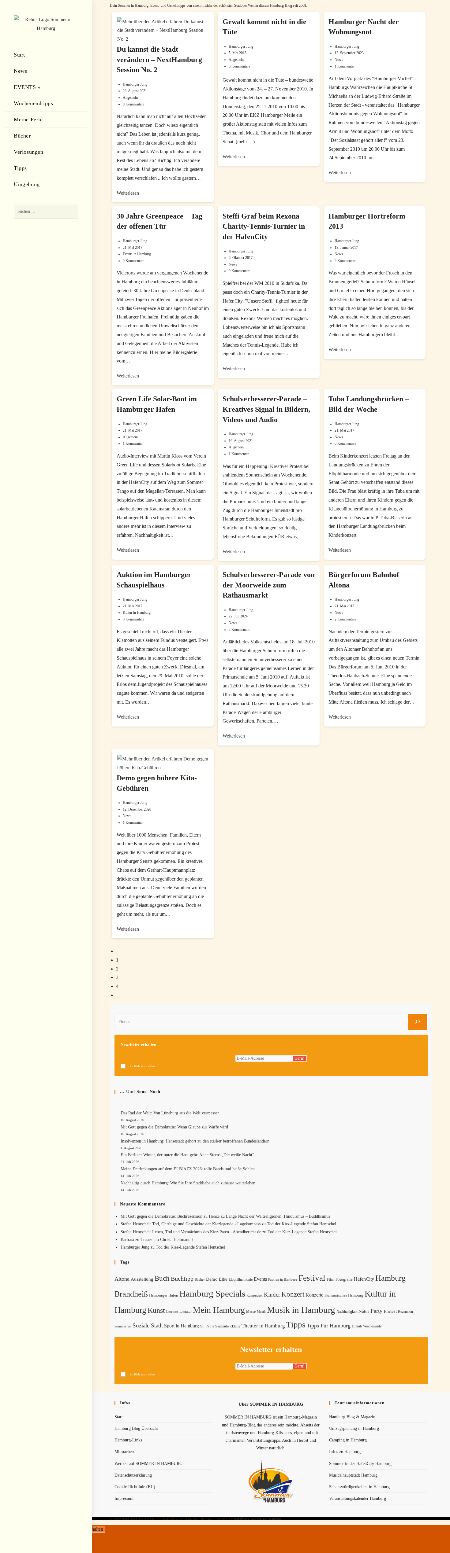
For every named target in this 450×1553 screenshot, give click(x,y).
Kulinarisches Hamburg (343, 1295)
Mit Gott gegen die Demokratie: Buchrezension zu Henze (170, 1216)
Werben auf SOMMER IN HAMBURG (148, 1463)
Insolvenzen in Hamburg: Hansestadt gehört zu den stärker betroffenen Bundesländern (195, 1141)
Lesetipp (172, 1311)
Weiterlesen (128, 193)
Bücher (200, 1279)
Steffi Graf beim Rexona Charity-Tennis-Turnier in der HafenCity (264, 226)
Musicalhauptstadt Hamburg (353, 1475)
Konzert (292, 1294)
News (339, 59)
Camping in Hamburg (348, 1440)
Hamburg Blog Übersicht (136, 1428)
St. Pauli (207, 1326)
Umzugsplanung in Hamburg (354, 1428)
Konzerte (314, 1294)
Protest (390, 1311)
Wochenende (372, 1326)
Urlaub (357, 1326)
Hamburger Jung (135, 84)
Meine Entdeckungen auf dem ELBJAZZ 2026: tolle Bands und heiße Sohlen (188, 1169)
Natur (363, 1311)
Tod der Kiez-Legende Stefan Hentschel (301, 1224)
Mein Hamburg (219, 1310)
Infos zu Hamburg (345, 1451)
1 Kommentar (344, 66)
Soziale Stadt (148, 1325)
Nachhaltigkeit (346, 1312)
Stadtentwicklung (227, 1326)
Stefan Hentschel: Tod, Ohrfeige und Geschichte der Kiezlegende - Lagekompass (191, 1224)
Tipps (296, 1324)
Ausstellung (142, 1279)
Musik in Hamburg (301, 1310)
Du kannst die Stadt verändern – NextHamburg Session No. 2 (159, 59)
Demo (212, 1279)
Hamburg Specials (212, 1293)
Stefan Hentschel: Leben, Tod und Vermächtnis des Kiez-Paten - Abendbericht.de (191, 1232)
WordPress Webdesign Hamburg (257, 1518)
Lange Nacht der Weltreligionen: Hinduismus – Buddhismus (278, 1216)
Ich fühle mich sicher (142, 1066)
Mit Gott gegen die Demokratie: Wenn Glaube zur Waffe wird (174, 1127)
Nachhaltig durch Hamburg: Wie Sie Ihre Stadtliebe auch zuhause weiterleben (188, 1183)
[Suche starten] (70, 211)
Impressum (123, 1498)
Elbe (223, 1279)
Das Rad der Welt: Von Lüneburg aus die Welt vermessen (170, 1113)
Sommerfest (122, 1326)
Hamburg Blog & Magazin (352, 1417)
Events (260, 1279)
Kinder (272, 1294)
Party (376, 1311)
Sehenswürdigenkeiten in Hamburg (359, 1487)
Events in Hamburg (137, 254)
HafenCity (364, 1279)
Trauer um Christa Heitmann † (167, 1239)
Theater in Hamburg (263, 1326)
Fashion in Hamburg (282, 1279)
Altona (121, 1279)
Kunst (156, 1310)
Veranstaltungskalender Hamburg (357, 1498)
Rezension (405, 1311)
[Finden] (417, 1022)
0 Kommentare (133, 104)
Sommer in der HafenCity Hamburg (360, 1463)
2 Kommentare (345, 261)
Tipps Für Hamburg (329, 1326)
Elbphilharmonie (241, 1280)
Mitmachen (124, 1451)
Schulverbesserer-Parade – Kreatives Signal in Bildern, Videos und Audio (266, 409)
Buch (162, 1278)
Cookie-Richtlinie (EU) (134, 1487)
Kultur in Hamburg (137, 612)
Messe (251, 1311)
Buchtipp (182, 1278)
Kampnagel (254, 1295)
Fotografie (344, 1279)
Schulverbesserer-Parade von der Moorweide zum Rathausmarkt (269, 585)
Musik (261, 1311)
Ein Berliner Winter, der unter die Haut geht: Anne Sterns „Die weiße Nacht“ (187, 1155)
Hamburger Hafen (163, 1295)
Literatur (185, 1311)
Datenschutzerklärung (133, 1475)
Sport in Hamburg (181, 1325)
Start (118, 1417)
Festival (311, 1278)
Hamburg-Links (128, 1440)
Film (330, 1279)
